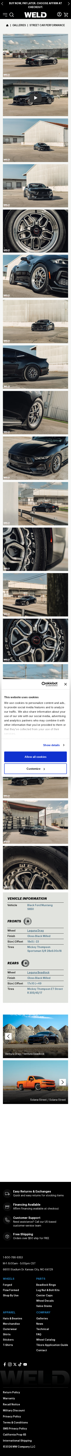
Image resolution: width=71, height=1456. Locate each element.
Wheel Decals (45, 1300)
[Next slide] (69, 3)
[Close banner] (65, 684)
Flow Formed (11, 1290)
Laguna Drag (35, 930)
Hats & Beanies (12, 1318)
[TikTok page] (20, 1364)
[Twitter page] (15, 1364)
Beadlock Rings (46, 1284)
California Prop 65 (14, 1434)
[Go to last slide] (2, 3)
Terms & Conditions (15, 1422)
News (39, 1323)
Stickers (8, 1339)
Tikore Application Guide (52, 1345)
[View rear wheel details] (25, 963)
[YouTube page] (25, 1364)
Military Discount (14, 1410)
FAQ (38, 1334)
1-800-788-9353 (13, 1257)
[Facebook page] (5, 1364)
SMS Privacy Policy (15, 1428)
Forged (7, 1284)
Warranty (9, 1398)
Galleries (42, 1318)
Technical (42, 1329)
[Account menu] (59, 14)
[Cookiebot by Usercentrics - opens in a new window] (43, 684)
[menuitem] (11, 15)
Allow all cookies (35, 756)
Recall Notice (11, 1404)
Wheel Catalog (45, 1339)
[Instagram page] (10, 1364)
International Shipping (17, 1440)
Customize (33, 768)
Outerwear (10, 1329)
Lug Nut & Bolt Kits (48, 1290)
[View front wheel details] (27, 921)
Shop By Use (11, 1295)
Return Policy (11, 1392)
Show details (51, 745)
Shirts (7, 1334)
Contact (41, 1350)
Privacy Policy (12, 1416)
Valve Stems (44, 1306)
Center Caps (44, 1295)
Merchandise (11, 1323)
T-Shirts (8, 1345)
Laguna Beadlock (38, 972)
